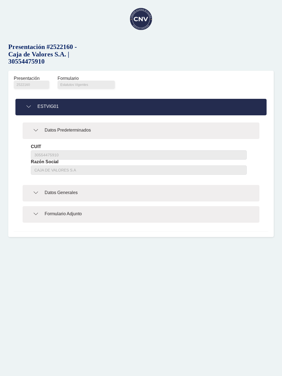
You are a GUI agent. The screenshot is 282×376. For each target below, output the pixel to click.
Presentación (27, 78)
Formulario (68, 78)
